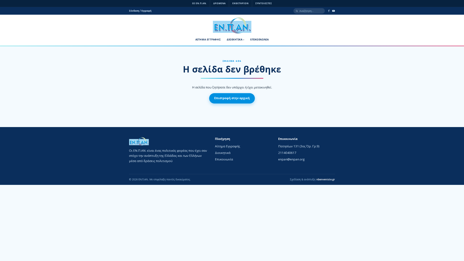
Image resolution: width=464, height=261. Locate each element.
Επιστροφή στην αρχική (232, 98)
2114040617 (287, 153)
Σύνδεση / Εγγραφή (140, 10)
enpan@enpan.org (291, 159)
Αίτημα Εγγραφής (208, 39)
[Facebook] (328, 10)
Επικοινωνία (259, 39)
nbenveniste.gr (325, 179)
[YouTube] (333, 10)
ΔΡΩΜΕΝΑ (219, 3)
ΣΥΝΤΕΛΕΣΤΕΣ (263, 3)
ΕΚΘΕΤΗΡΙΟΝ (240, 3)
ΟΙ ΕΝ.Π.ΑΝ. (199, 3)
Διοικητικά (235, 39)
